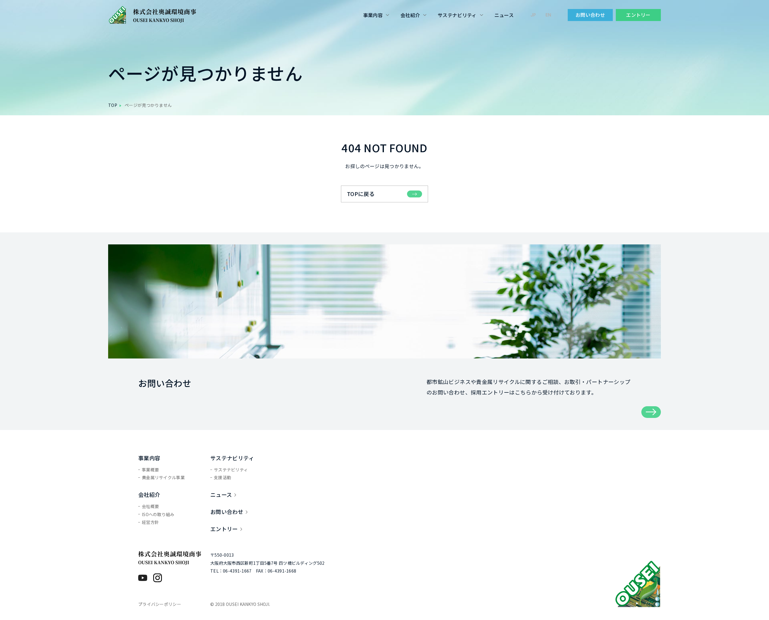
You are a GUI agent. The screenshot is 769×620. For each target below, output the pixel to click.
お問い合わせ (590, 14)
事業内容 (373, 15)
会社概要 (150, 506)
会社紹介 (410, 15)
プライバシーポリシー (159, 604)
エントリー (638, 14)
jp (533, 14)
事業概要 (150, 470)
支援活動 (222, 477)
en (548, 14)
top (112, 105)
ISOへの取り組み (158, 514)
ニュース (504, 15)
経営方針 (150, 522)
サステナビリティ (457, 15)
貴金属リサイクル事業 (163, 477)
